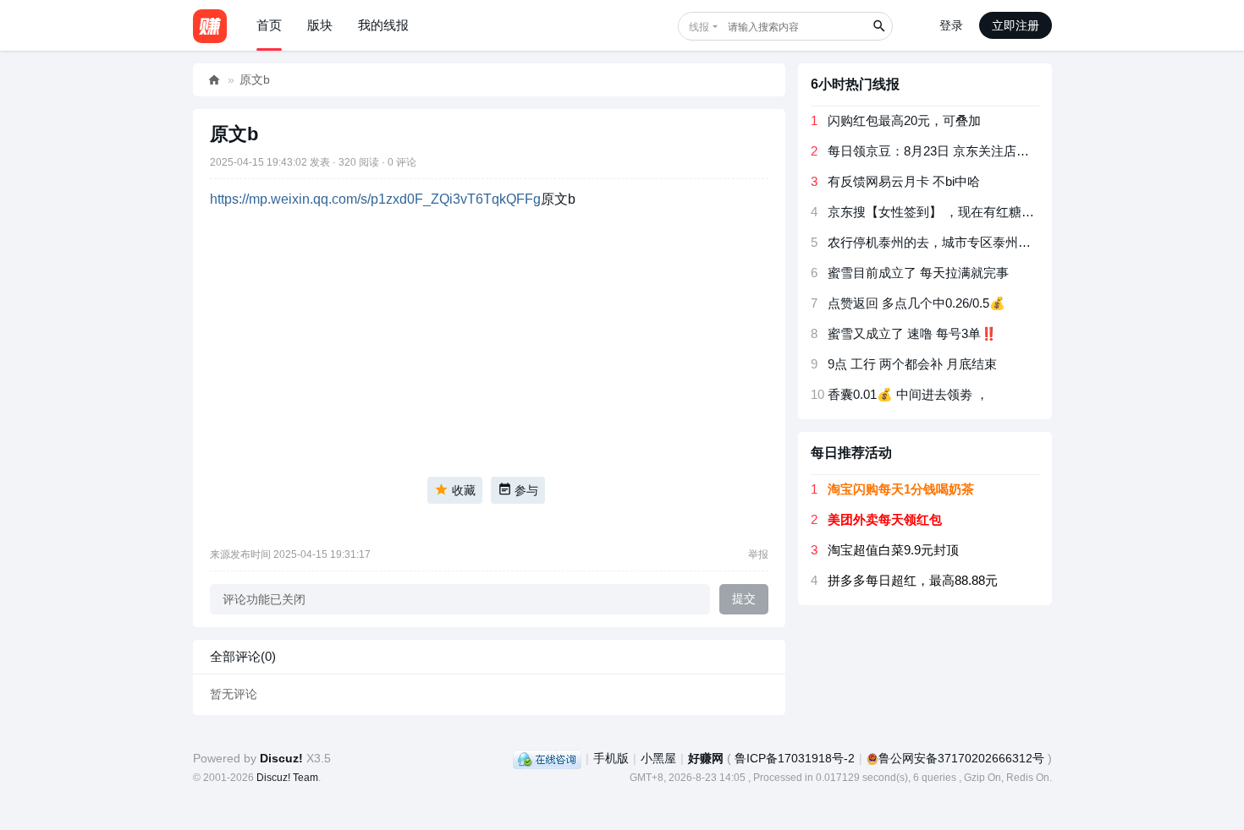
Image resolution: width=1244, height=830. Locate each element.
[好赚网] (210, 25)
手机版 (611, 758)
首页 (269, 25)
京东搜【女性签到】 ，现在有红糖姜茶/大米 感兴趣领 (979, 212)
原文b (254, 79)
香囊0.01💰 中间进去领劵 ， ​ (910, 394)
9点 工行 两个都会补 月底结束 (912, 364)
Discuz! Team (287, 778)
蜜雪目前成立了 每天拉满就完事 (918, 272)
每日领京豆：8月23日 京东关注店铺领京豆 (947, 151)
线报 (699, 27)
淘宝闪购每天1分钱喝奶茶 (901, 489)
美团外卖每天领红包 (885, 519)
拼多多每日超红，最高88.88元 (913, 580)
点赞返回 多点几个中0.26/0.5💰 (916, 303)
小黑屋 (658, 758)
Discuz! (281, 758)
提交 (744, 598)
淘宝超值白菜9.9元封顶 (893, 550)
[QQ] (547, 758)
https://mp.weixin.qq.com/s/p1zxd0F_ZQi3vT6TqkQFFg (375, 199)
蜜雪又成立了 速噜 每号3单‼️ (912, 333)
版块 (320, 25)
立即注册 (1015, 25)
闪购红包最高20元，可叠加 (904, 120)
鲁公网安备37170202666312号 (961, 758)
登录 (951, 25)
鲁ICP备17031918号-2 (795, 758)
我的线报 (383, 25)
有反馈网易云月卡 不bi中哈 (904, 181)
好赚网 (214, 80)
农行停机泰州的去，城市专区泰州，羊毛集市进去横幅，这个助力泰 (1018, 242)
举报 (758, 554)
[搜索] (878, 26)
